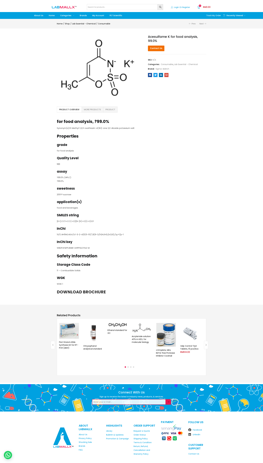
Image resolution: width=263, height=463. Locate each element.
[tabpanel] (69, 343)
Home (52, 15)
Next (201, 23)
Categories (66, 15)
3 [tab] (131, 367)
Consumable (104, 23)
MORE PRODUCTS (92, 109)
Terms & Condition (143, 442)
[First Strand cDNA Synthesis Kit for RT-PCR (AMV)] (69, 331)
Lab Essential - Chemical (84, 23)
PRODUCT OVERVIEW (69, 109)
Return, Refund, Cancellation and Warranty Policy (142, 450)
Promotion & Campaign (117, 438)
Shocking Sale (85, 442)
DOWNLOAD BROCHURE (81, 292)
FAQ (81, 449)
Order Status (140, 434)
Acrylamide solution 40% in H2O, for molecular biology (141, 339)
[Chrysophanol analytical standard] (93, 333)
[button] (204, 7)
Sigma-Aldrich (162, 68)
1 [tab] (125, 367)
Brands (83, 15)
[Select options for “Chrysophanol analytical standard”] (101, 326)
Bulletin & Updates (115, 434)
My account (98, 15)
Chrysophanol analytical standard (92, 347)
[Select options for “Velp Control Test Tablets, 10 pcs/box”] (198, 326)
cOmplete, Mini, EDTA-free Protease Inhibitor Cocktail (165, 353)
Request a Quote (142, 431)
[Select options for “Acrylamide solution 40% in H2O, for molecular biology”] (150, 326)
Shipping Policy (141, 438)
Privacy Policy (85, 438)
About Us (38, 15)
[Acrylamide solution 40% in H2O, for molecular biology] (142, 328)
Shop (67, 23)
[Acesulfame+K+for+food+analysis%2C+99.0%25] (155, 75)
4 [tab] (133, 367)
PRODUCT (110, 109)
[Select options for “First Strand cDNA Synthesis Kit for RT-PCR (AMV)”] (77, 326)
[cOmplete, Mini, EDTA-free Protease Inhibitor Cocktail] (166, 335)
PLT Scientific (116, 15)
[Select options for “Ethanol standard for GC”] (125, 326)
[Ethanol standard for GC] (117, 325)
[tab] (69, 110)
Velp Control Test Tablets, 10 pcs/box (189, 347)
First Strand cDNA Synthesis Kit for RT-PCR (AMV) (68, 345)
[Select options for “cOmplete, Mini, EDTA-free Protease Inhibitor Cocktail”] (174, 326)
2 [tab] (128, 367)
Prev (194, 23)
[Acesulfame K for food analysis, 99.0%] (150, 75)
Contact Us (156, 48)
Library (109, 431)
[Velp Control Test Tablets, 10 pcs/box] (190, 333)
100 (58, 164)
